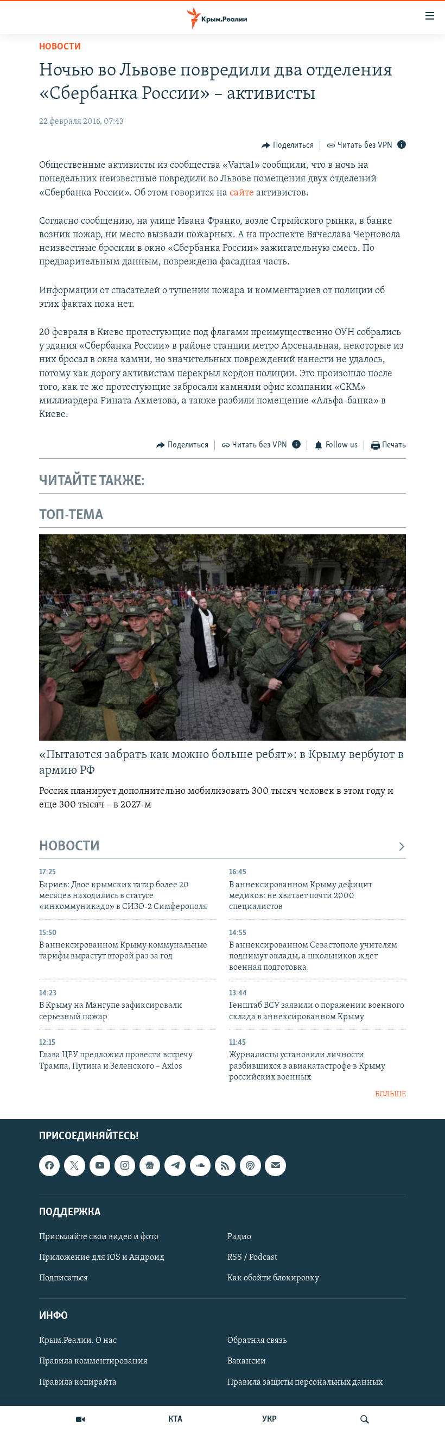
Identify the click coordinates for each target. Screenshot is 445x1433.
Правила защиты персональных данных (305, 1382)
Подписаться (63, 1278)
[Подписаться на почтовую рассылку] (275, 1165)
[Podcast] (250, 1165)
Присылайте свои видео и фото (98, 1237)
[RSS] (225, 1165)
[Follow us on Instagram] (125, 1165)
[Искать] (364, 1419)
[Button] (288, 145)
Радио (239, 1237)
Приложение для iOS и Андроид (101, 1257)
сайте (243, 193)
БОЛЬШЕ (390, 1094)
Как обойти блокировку (273, 1278)
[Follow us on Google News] (149, 1165)
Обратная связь (257, 1340)
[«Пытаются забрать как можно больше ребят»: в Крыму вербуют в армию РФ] (222, 637)
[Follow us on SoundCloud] (200, 1165)
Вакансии (246, 1361)
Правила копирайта (78, 1382)
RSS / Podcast (252, 1257)
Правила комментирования (93, 1361)
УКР (269, 1419)
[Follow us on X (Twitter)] (74, 1165)
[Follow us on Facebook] (49, 1165)
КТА (175, 1419)
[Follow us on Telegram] (174, 1165)
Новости (60, 47)
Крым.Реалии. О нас (78, 1340)
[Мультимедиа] (80, 1419)
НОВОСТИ (69, 846)
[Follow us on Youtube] (100, 1165)
